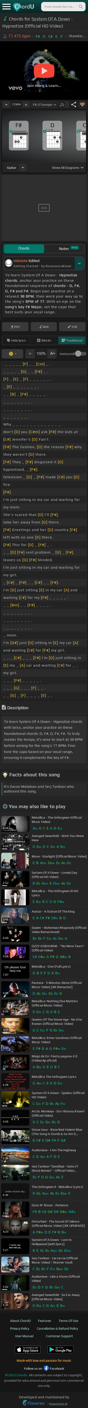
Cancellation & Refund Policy (57, 1328)
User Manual (24, 1336)
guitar (11, 167)
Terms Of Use (68, 1321)
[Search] (80, 6)
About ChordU (20, 1321)
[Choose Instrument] (22, 167)
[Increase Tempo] (26, 104)
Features (44, 1321)
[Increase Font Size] (52, 353)
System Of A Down (50, 18)
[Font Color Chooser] (12, 353)
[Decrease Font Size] (30, 353)
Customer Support (59, 1336)
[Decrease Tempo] (6, 104)
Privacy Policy (19, 1328)
